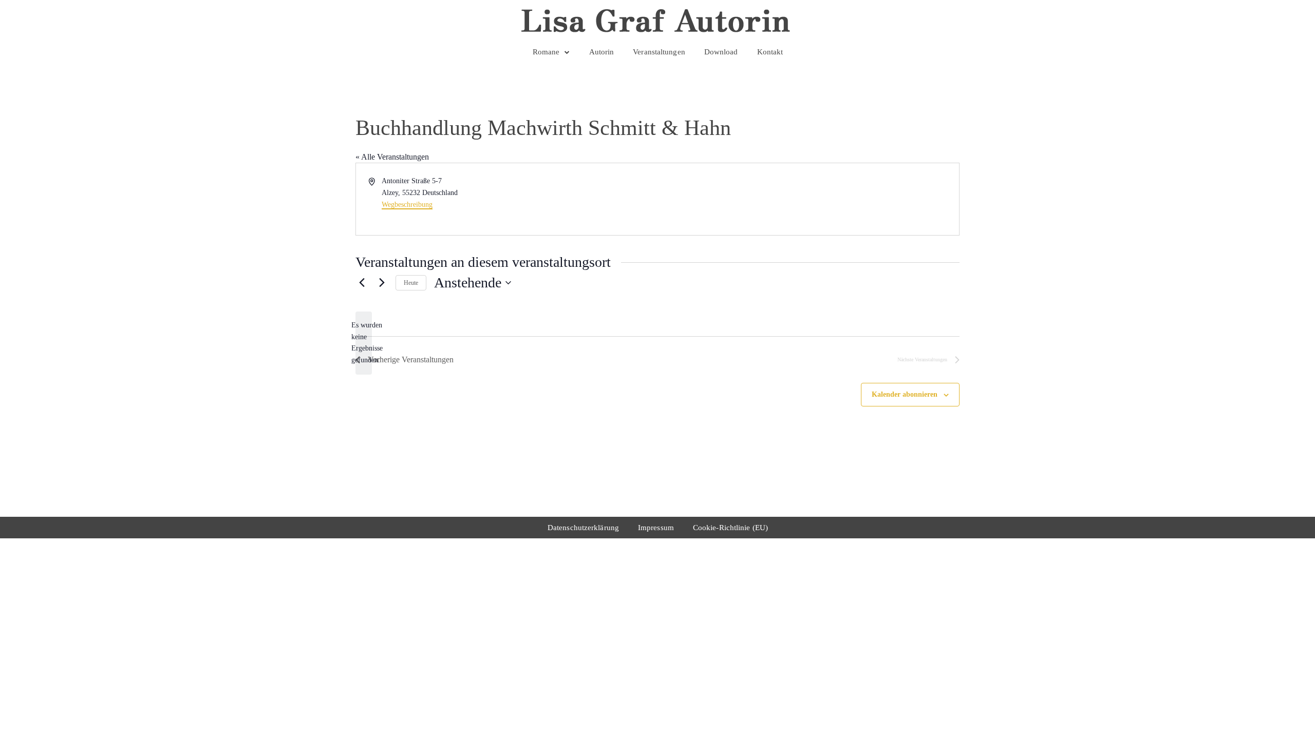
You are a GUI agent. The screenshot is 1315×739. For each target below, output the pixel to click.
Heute (411, 282)
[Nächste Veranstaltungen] (381, 283)
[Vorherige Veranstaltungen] (361, 283)
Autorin (601, 52)
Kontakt (770, 52)
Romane (546, 52)
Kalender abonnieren (904, 394)
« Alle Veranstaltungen (392, 156)
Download (721, 52)
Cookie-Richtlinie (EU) (730, 527)
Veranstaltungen (659, 52)
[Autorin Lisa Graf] (657, 20)
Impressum (656, 527)
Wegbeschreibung (407, 204)
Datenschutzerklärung (583, 527)
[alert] (363, 343)
